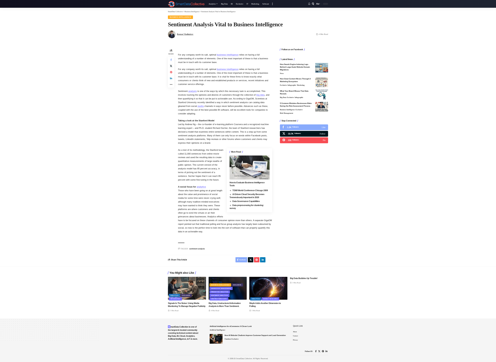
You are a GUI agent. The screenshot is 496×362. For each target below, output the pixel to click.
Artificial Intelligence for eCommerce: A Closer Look (231, 326)
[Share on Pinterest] (171, 72)
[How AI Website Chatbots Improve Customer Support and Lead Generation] (216, 339)
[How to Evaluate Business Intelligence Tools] (250, 168)
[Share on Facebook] (171, 60)
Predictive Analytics (219, 292)
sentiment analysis (197, 249)
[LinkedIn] (326, 351)
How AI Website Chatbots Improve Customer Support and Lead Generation (255, 335)
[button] (272, 4)
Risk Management (286, 113)
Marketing (301, 85)
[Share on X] (171, 66)
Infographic (292, 85)
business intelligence (227, 55)
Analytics (174, 295)
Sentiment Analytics (219, 295)
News (282, 73)
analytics (201, 187)
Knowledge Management (221, 288)
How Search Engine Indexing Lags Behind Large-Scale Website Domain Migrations (295, 67)
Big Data (283, 97)
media (200, 106)
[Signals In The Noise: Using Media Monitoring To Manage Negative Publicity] (187, 288)
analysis (192, 91)
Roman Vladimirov (185, 34)
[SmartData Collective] (186, 4)
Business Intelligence (180, 17)
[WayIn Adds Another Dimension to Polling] (268, 288)
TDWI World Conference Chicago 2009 (250, 190)
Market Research (270, 299)
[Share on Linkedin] (171, 78)
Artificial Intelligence (217, 330)
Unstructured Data (219, 299)
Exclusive (283, 85)
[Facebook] (304, 127)
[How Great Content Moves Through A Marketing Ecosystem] (321, 82)
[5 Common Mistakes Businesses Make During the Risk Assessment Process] (321, 107)
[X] (304, 134)
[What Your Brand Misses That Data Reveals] (321, 94)
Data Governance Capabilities (246, 201)
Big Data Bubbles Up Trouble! (303, 278)
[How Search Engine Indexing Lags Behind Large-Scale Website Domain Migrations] (321, 68)
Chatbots (227, 339)
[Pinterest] (304, 140)
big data (260, 95)
